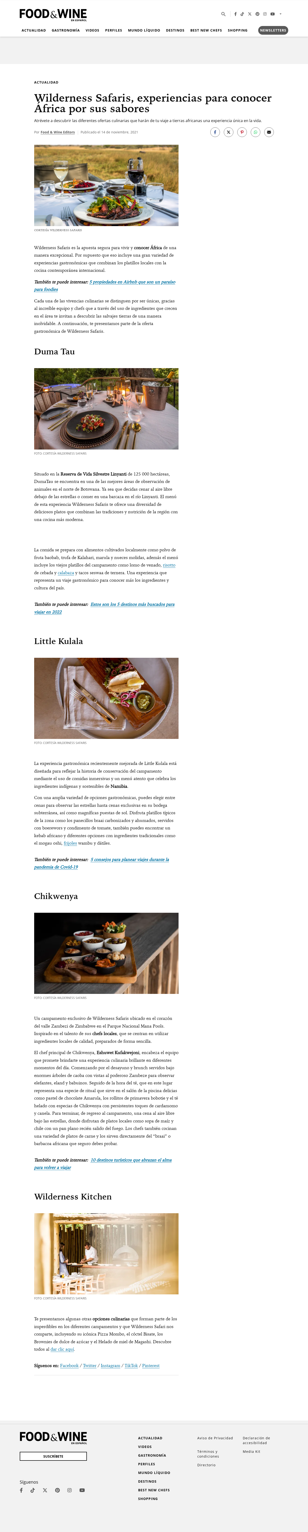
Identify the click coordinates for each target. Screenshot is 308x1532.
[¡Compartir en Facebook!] (215, 132)
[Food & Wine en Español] (53, 14)
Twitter (89, 1365)
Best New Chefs (206, 30)
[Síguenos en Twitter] (250, 14)
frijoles (70, 843)
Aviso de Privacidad (215, 1438)
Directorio (206, 1465)
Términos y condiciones (208, 1454)
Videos (92, 30)
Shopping (238, 30)
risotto (169, 565)
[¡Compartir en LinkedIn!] (255, 132)
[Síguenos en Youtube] (272, 14)
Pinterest (151, 1365)
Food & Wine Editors (58, 132)
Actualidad (34, 30)
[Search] (223, 14)
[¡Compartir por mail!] (269, 132)
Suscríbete (53, 1456)
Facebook (69, 1365)
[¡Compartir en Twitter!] (228, 132)
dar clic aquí (62, 1349)
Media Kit (251, 1451)
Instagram (110, 1365)
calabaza (66, 572)
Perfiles (113, 30)
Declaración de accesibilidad (256, 1440)
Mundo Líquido (144, 30)
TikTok (131, 1365)
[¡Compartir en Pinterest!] (242, 132)
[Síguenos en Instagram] (265, 14)
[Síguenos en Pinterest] (257, 14)
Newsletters (273, 30)
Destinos (175, 30)
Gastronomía (66, 30)
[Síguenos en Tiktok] (242, 14)
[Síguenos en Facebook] (235, 14)
